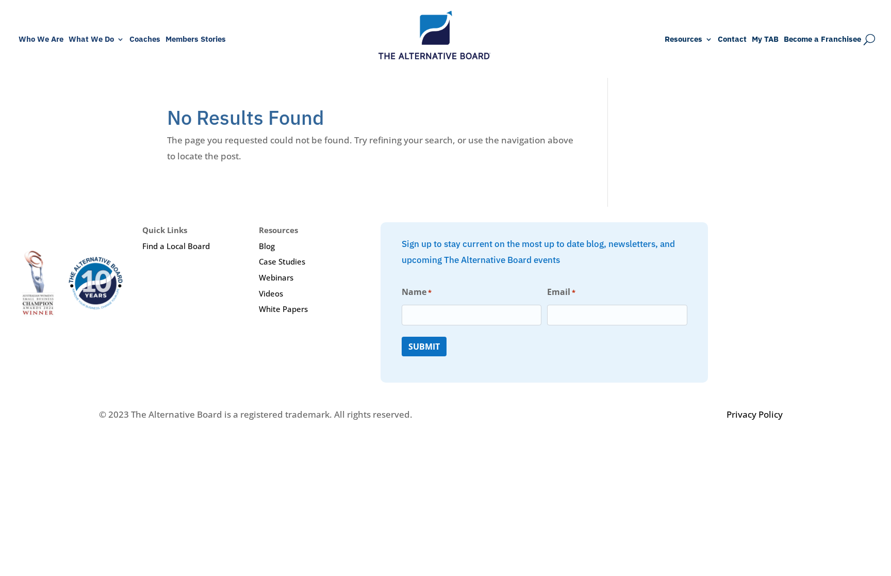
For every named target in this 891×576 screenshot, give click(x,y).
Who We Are (41, 40)
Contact (732, 40)
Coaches (144, 40)
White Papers (283, 309)
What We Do (91, 40)
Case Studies (282, 261)
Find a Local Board (176, 246)
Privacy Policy (755, 414)
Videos (271, 293)
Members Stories (196, 40)
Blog (267, 246)
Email (561, 292)
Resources (683, 40)
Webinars (276, 277)
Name (417, 292)
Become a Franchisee (822, 40)
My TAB (765, 40)
